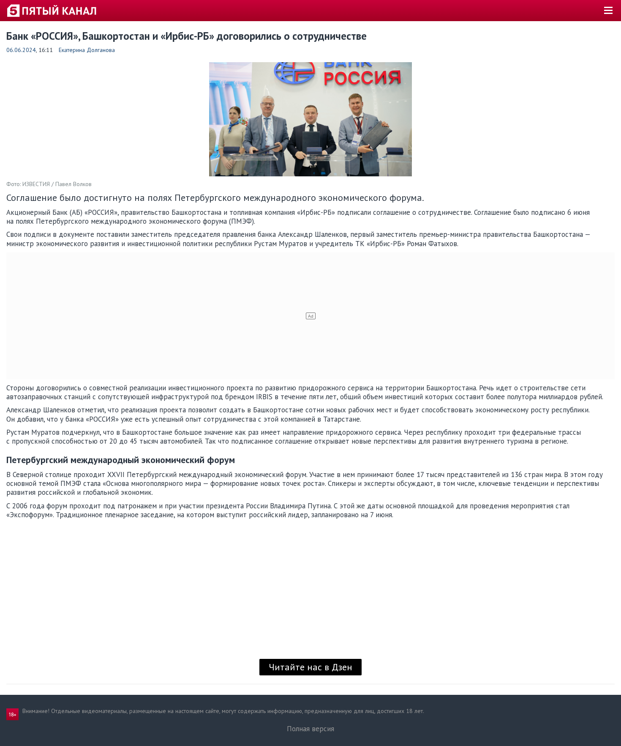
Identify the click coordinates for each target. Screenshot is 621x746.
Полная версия (310, 728)
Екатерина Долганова (87, 50)
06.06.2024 (21, 50)
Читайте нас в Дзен (310, 667)
